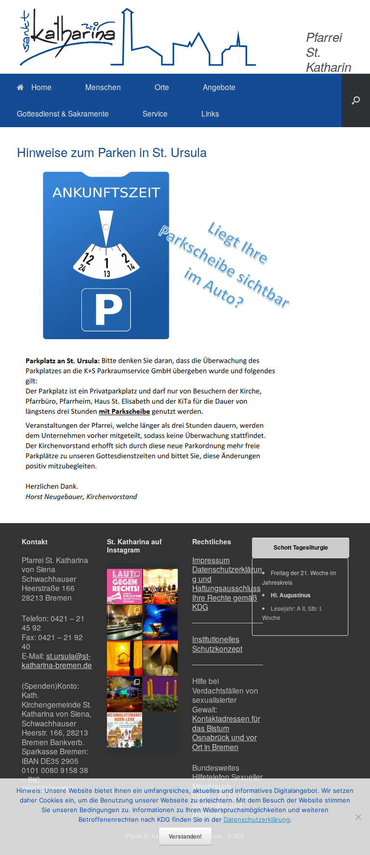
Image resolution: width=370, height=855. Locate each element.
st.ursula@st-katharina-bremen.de (57, 660)
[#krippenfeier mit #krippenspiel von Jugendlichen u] (124, 622)
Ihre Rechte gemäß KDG (224, 602)
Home (41, 86)
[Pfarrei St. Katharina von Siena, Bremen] (137, 37)
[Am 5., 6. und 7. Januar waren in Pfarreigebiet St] (160, 586)
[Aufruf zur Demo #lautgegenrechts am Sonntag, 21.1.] (124, 586)
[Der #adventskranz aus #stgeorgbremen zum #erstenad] (160, 694)
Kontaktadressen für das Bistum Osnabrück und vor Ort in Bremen (226, 732)
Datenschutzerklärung (257, 819)
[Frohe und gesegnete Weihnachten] (160, 622)
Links (210, 113)
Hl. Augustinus (291, 595)
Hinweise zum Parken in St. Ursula (112, 151)
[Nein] (358, 817)
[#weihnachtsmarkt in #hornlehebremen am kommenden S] (124, 730)
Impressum (211, 559)
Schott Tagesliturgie (301, 547)
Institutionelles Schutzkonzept (217, 643)
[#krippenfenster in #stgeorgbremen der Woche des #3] (124, 658)
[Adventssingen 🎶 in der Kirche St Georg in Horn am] (160, 658)
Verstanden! (185, 836)
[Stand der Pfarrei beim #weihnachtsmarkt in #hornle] (124, 694)
